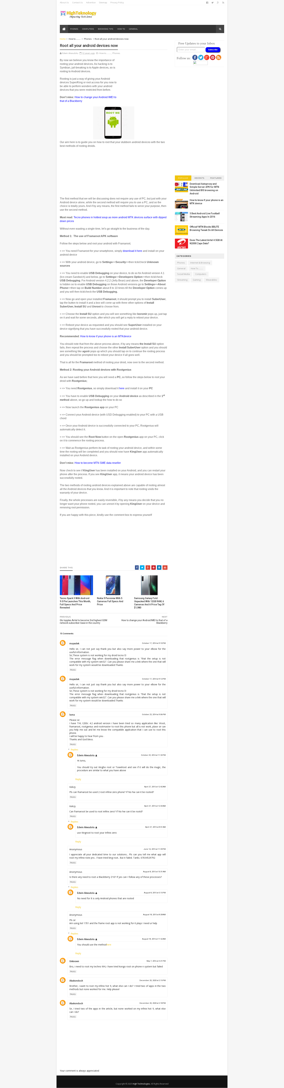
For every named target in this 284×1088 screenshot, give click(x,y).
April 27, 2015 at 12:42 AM (155, 787)
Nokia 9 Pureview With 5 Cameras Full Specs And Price (110, 601)
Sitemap (103, 2)
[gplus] (218, 2)
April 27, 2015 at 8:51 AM (155, 827)
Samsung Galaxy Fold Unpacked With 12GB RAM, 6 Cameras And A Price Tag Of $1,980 (149, 603)
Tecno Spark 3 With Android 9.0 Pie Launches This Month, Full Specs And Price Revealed (75, 603)
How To (121, 29)
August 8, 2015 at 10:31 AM (154, 872)
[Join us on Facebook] (195, 59)
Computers (88, 29)
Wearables (211, 279)
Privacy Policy (117, 2)
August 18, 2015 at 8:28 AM (154, 915)
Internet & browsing (200, 262)
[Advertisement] (142, 80)
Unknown (74, 961)
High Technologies (141, 1083)
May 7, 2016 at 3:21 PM (156, 961)
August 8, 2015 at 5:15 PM (155, 893)
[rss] (223, 2)
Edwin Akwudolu (86, 755)
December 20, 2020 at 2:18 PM (153, 1003)
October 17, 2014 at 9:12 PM (154, 679)
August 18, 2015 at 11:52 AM (154, 939)
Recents (199, 178)
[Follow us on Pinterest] (212, 59)
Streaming (182, 279)
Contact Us (77, 2)
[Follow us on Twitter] (200, 59)
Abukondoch (76, 980)
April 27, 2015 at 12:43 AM (155, 806)
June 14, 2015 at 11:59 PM (154, 849)
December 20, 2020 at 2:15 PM (153, 980)
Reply (73, 670)
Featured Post (216, 179)
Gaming (197, 279)
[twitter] (213, 2)
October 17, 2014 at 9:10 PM (154, 643)
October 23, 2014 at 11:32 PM (153, 755)
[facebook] (207, 2)
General (133, 29)
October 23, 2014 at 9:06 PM (154, 714)
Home (63, 38)
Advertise (91, 2)
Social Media (183, 274)
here (108, 944)
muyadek (74, 643)
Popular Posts (183, 179)
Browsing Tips (105, 29)
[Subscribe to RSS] (218, 59)
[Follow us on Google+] (206, 59)
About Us (64, 2)
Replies (74, 749)
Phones (74, 29)
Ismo (72, 714)
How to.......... (75, 38)
